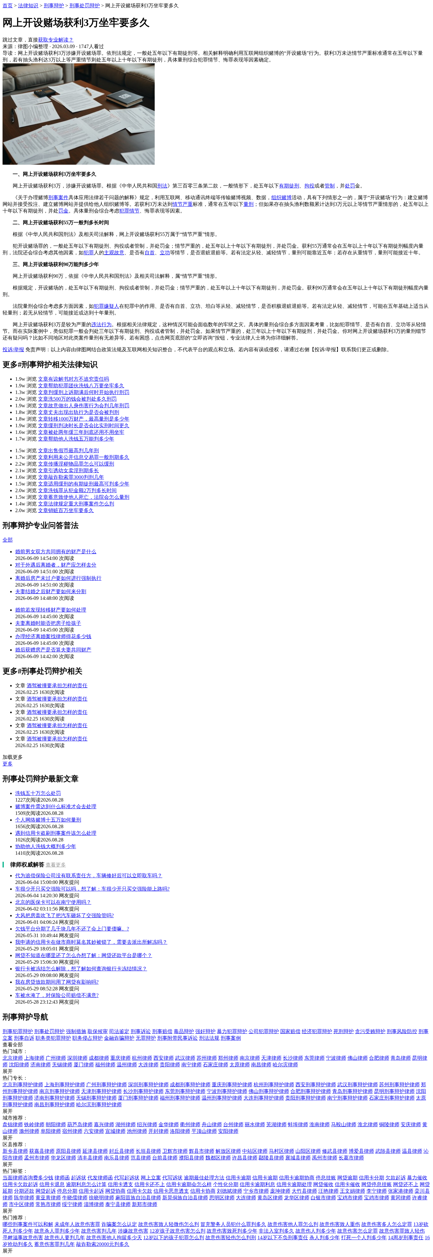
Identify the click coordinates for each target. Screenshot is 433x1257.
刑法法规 (209, 1038)
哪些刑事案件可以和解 (28, 1224)
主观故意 (114, 252)
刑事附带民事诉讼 (177, 1038)
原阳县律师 (68, 1151)
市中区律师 (21, 1204)
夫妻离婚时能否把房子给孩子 (48, 623)
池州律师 (137, 1131)
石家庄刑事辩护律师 (392, 1098)
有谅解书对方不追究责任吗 (73, 379)
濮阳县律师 (191, 1157)
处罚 (350, 185)
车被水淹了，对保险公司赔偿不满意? (57, 995)
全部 (8, 540)
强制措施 (76, 1031)
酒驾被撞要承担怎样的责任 (57, 685)
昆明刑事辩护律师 (394, 1091)
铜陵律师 (389, 1124)
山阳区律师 (308, 1151)
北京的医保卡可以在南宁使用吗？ (53, 902)
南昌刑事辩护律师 (54, 1104)
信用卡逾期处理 (294, 1184)
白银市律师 (323, 1197)
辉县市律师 (201, 1151)
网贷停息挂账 (376, 1184)
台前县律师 (165, 1157)
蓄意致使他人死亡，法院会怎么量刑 (83, 497)
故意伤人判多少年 (315, 1231)
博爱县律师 (361, 1151)
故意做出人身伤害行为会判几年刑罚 (83, 405)
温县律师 (412, 1151)
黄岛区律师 (270, 1197)
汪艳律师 (328, 1191)
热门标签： (15, 1171)
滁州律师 (29, 1131)
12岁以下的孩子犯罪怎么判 (173, 1237)
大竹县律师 (304, 1191)
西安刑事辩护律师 (315, 1084)
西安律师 (163, 1058)
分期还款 (24, 1191)
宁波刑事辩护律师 (227, 1091)
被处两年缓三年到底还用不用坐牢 (81, 432)
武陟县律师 (388, 1151)
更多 (8, 763)
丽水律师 (255, 1124)
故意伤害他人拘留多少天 (114, 1237)
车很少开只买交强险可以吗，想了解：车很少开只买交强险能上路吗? (92, 889)
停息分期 (67, 1191)
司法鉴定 (119, 1031)
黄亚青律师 (48, 1197)
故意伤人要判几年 (64, 1237)
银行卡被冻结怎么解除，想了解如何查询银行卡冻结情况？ (81, 968)
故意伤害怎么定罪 (357, 1231)
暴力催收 (417, 1177)
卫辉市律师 (175, 1151)
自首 (150, 252)
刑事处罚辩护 (84, 5)
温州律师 (127, 1064)
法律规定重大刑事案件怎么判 (76, 503)
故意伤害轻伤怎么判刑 (230, 1237)
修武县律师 (334, 1151)
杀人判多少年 (324, 1237)
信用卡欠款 (139, 1191)
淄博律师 (94, 1204)
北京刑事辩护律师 (23, 1084)
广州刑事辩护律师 (106, 1084)
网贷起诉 (46, 1191)
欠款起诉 (395, 1177)
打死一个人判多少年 (364, 1237)
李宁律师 (376, 1191)
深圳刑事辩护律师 (148, 1084)
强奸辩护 (205, 1031)
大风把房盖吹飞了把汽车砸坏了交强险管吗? (64, 915)
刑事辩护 (54, 5)
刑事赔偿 (162, 1031)
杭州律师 (142, 1058)
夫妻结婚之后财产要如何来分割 (50, 591)
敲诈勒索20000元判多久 (102, 1244)
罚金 (63, 210)
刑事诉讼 (141, 1031)
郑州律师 (228, 1058)
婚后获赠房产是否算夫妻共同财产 (53, 649)
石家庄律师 (215, 1064)
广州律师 (56, 1058)
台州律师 (233, 1124)
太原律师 (239, 1064)
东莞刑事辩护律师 (185, 1091)
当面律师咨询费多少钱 (28, 1177)
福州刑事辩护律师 (180, 1098)
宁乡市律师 (256, 1191)
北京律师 (13, 1058)
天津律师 (271, 1058)
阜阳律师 (51, 1131)
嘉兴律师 (104, 1124)
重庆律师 (120, 1058)
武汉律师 (185, 1058)
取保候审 (97, 1031)
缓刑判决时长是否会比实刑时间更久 (83, 425)
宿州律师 (72, 1131)
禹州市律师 (324, 1157)
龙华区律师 (296, 1197)
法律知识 (28, 5)
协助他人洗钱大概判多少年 (45, 846)
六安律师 (94, 1131)
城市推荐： (15, 1118)
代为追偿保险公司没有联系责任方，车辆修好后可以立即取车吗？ (88, 875)
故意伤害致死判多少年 (232, 1231)
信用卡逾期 (238, 1177)
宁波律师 (336, 1058)
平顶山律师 (204, 1131)
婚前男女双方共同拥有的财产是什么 (55, 551)
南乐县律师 (116, 1157)
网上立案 (151, 1177)
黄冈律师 (401, 1197)
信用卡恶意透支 (171, 1191)
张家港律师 (400, 1191)
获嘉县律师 (42, 1151)
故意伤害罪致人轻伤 (402, 1231)
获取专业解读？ (56, 39)
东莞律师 (314, 1058)
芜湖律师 (276, 1124)
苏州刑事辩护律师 (399, 1084)
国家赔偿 (290, 1031)
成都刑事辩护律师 (190, 1084)
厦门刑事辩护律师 (138, 1098)
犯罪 (89, 252)
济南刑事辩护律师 (54, 1098)
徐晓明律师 (101, 1197)
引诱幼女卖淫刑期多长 (68, 470)
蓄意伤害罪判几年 (54, 1244)
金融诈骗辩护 (119, 1038)
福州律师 (105, 1064)
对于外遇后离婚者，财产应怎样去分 (55, 565)
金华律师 (168, 1124)
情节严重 (182, 204)
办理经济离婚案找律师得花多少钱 (53, 636)
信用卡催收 (347, 1184)
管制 (330, 185)
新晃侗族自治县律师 (185, 1197)
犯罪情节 (129, 210)
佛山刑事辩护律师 (269, 1091)
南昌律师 (261, 1064)
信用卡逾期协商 (296, 1177)
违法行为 (101, 324)
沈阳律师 (19, 1064)
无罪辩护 (146, 1038)
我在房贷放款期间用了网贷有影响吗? (57, 982)
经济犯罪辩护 (317, 1031)
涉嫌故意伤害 (133, 1231)
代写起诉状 (126, 1177)
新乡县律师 (15, 1151)
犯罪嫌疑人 (106, 306)
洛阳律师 (180, 1131)
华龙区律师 (63, 1157)
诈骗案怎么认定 (119, 1224)
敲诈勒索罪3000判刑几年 (71, 477)
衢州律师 (190, 1124)
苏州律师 (207, 1058)
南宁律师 (191, 1064)
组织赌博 (281, 197)
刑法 (162, 185)
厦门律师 (84, 1064)
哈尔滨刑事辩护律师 (99, 1104)
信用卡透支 (120, 1184)
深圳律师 (77, 1058)
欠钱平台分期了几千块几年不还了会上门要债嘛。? (72, 928)
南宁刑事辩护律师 (347, 1098)
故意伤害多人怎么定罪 (386, 1224)
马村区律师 (281, 1151)
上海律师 (34, 1058)
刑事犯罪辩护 (18, 1031)
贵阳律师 (170, 1064)
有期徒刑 (289, 185)
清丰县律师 (90, 1157)
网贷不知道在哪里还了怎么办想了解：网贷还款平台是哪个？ (83, 955)
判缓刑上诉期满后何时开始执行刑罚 (83, 392)
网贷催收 (323, 1184)
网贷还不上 (405, 1184)
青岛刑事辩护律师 (352, 1091)
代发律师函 (100, 1177)
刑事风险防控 (402, 1031)
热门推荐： (15, 1217)
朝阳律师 (56, 1124)
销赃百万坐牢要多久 (66, 510)
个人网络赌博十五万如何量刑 (48, 819)
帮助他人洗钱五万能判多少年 (76, 438)
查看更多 (56, 864)
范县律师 (141, 1157)
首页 (8, 5)
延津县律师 (95, 1151)
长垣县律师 (148, 1151)
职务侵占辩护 (87, 1038)
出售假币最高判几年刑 (68, 450)
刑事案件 (58, 197)
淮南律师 (319, 1124)
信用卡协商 (203, 1191)
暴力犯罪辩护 (232, 1031)
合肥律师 (379, 1058)
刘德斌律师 (229, 1191)
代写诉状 (172, 1177)
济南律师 (40, 1064)
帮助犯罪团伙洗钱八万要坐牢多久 (81, 385)
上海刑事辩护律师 (64, 1084)
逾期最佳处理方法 (204, 1177)
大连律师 (148, 1064)
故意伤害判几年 (99, 1231)
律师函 (62, 1177)
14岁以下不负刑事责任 (282, 1237)
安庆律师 (411, 1124)
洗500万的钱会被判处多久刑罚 (77, 399)
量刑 (248, 204)
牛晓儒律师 (74, 1197)
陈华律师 (24, 1197)
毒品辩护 (184, 1031)
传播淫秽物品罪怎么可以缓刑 (76, 464)
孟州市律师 (36, 1157)
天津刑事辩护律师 (101, 1091)
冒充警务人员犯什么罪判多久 (233, 1224)
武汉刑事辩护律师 (357, 1084)
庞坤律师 (280, 1191)
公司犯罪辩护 (264, 1031)
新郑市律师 (144, 1204)
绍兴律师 (147, 1124)
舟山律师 (212, 1124)
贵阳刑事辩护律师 (305, 1098)
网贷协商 (115, 1191)
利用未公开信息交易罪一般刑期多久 (83, 457)
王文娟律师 (352, 1191)
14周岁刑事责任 (405, 1237)
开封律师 (158, 1131)
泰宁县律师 (118, 1204)
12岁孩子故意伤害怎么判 (177, 1231)
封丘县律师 (121, 1151)
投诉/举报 (13, 349)
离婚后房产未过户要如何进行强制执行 (58, 578)
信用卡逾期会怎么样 (189, 1184)
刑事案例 (231, 1038)
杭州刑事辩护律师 (274, 1084)
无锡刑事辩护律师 (96, 1098)
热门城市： (15, 1051)
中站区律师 (255, 1151)
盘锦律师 (13, 1124)
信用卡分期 (371, 1177)
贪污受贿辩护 (370, 1031)
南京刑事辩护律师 (59, 1091)
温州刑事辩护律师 (222, 1098)
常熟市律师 (48, 1204)
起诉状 (78, 1177)
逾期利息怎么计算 (86, 1184)
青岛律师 (401, 1058)
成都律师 (99, 1058)
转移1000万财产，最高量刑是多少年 (83, 419)
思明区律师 (222, 1197)
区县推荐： (15, 1144)
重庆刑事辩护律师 (232, 1084)
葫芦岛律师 (80, 1124)
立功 (165, 252)
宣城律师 (115, 1131)
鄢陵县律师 (271, 1157)
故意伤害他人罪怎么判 (293, 1224)
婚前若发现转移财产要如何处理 (50, 610)
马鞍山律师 (343, 1124)
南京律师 (250, 1058)
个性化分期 (225, 1184)
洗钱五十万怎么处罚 (38, 793)
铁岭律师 (34, 1124)
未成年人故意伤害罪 (77, 1224)
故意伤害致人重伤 (340, 1224)
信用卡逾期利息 (257, 1184)
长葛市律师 (351, 1157)
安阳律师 (228, 1131)
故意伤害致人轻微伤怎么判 (168, 1224)
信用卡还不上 (149, 1184)
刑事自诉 (24, 1038)
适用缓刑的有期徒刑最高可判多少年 (83, 483)
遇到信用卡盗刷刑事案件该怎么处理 (55, 833)
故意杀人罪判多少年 (57, 1231)
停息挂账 (326, 1177)
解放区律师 (228, 1151)
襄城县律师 (298, 1157)
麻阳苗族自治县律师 (138, 1197)
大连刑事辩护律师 (263, 1098)
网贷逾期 (347, 1177)
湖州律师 (125, 1124)
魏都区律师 (218, 1157)
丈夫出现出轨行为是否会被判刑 (78, 412)
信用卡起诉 (91, 1191)
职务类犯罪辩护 (53, 1038)
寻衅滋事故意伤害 (23, 1237)
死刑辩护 (343, 1031)
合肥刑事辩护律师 (310, 1091)
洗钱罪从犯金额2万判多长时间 (77, 490)
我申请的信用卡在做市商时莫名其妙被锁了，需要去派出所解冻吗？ (91, 942)
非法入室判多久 (276, 1231)
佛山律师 (357, 1058)
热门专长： (15, 1078)
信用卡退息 (52, 1184)
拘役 (309, 185)
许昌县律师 (244, 1157)
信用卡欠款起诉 (20, 1184)
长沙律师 (293, 1058)
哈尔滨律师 (285, 1064)
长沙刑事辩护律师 (143, 1091)
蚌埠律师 (298, 1124)
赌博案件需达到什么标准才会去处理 (55, 806)
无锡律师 (62, 1064)
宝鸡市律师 (350, 1197)
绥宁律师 (72, 1204)
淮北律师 (368, 1124)
